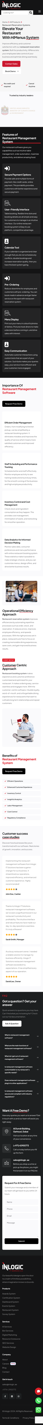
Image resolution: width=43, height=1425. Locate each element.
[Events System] (21, 1307)
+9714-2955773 (9, 1389)
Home (5, 22)
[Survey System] (21, 1315)
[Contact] (21, 1372)
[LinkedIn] (12, 1396)
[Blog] (21, 1368)
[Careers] (21, 1364)
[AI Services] (21, 1327)
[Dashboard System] (21, 1302)
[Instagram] (18, 1396)
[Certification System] (21, 1298)
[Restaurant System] (21, 1311)
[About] (21, 1360)
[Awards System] (21, 1294)
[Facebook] (5, 1396)
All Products (15, 22)
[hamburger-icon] (39, 11)
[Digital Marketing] (21, 1335)
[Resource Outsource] (21, 1339)
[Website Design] (21, 1348)
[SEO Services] (21, 1344)
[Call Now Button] (38, 1400)
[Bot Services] (21, 1331)
